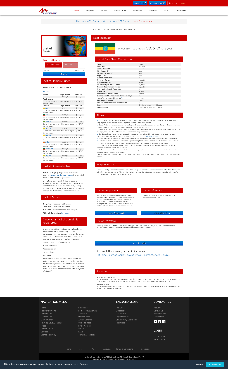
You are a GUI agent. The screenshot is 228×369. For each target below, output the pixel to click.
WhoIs (81, 329)
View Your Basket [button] (156, 3)
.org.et (48, 156)
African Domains (110, 21)
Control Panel (159, 336)
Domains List (46, 314)
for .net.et (64, 213)
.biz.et (47, 115)
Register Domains (48, 311)
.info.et (48, 142)
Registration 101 (122, 317)
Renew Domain (160, 339)
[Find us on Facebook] (155, 321)
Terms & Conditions (86, 335)
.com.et (48, 122)
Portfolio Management (87, 311)
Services (152, 10)
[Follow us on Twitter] (160, 321)
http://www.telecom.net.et (148, 69)
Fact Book (120, 308)
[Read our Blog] (164, 321)
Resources (120, 323)
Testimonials (159, 317)
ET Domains (125, 21)
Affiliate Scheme (85, 320)
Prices (104, 10)
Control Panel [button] (139, 3)
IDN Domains (46, 317)
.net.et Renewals (139, 243)
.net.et (46, 91)
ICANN (99, 200)
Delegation (120, 311)
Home (76, 10)
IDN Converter (47, 320)
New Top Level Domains (51, 323)
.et (46, 108)
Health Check (84, 317)
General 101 (121, 314)
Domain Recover (152, 136)
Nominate (80, 21)
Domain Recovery (48, 335)
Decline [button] (199, 364)
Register (90, 10)
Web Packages (84, 323)
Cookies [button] (83, 364)
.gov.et (48, 135)
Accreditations (160, 314)
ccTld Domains (93, 21)
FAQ (92, 349)
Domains (137, 10)
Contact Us (180, 10)
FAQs (80, 332)
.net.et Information (162, 213)
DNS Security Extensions (126, 320)
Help (166, 10)
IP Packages (83, 308)
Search (64, 74)
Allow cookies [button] (215, 364)
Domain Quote (47, 329)
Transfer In (82, 314)
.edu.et (48, 128)
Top (80, 349)
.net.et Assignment (116, 213)
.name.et (49, 149)
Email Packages (85, 326)
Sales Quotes (120, 10)
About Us (158, 308)
